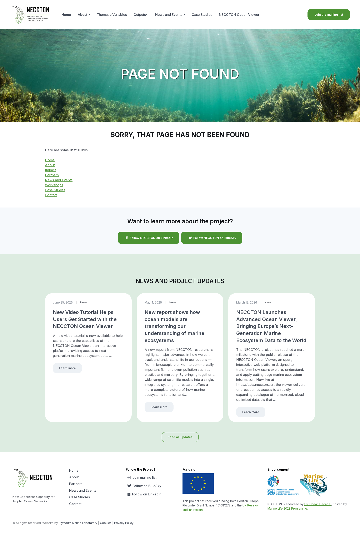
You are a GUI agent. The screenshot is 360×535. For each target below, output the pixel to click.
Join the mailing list (328, 14)
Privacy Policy (124, 523)
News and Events (168, 14)
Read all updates (180, 437)
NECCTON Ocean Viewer (239, 14)
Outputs (140, 14)
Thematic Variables (112, 14)
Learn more (67, 368)
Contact (51, 195)
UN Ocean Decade (317, 504)
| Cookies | (105, 523)
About (82, 14)
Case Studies (202, 14)
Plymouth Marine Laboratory (78, 523)
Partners (52, 175)
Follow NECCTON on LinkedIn (151, 238)
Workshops (54, 185)
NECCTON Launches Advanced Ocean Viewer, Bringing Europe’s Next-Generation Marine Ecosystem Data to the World (271, 326)
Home (66, 14)
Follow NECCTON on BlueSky (214, 238)
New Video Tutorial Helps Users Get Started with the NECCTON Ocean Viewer (85, 319)
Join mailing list (144, 477)
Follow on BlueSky (146, 486)
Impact (50, 170)
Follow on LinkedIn (146, 494)
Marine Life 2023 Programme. (288, 508)
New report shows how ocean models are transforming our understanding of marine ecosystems (174, 326)
